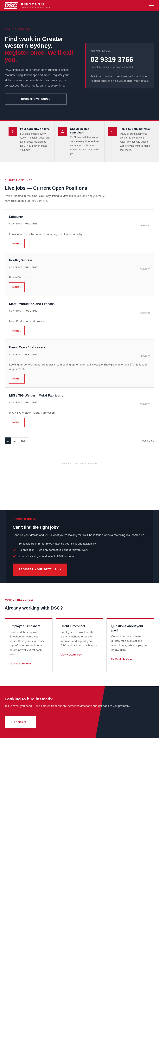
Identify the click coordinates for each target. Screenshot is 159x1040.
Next (23, 440)
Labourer (16, 217)
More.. (16, 243)
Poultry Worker (21, 260)
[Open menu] (152, 5)
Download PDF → (22, 663)
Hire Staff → (20, 722)
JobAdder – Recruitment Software (79, 463)
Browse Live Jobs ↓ (35, 99)
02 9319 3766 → (121, 659)
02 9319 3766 (112, 59)
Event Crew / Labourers (27, 347)
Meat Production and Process (31, 304)
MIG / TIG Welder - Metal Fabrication (37, 395)
